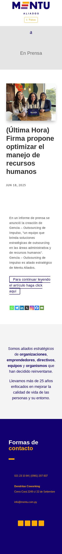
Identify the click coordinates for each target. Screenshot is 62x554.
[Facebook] (37, 308)
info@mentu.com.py (25, 501)
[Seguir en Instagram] (27, 523)
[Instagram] (32, 308)
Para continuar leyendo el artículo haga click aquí (29, 285)
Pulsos (32, 19)
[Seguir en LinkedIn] (20, 523)
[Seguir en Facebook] (41, 523)
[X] (27, 308)
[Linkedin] (22, 308)
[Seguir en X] (34, 523)
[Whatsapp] (12, 308)
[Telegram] (17, 308)
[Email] (42, 308)
